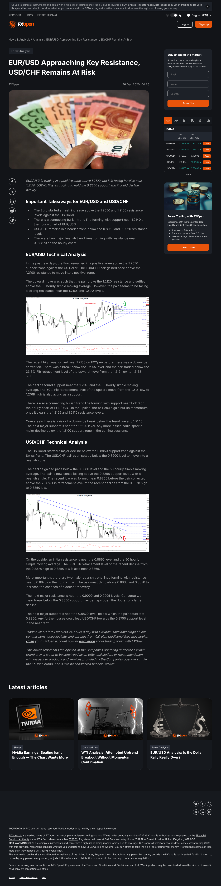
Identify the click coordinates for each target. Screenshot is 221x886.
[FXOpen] (22, 24)
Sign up (204, 24)
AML (44, 877)
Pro (30, 15)
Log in (185, 24)
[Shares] (176, 120)
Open (30, 641)
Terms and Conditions (98, 865)
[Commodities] (192, 120)
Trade (207, 143)
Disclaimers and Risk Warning (133, 865)
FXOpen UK (15, 835)
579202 (73, 839)
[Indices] (208, 120)
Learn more (188, 247)
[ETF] (184, 120)
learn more (87, 641)
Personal (16, 15)
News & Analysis (19, 39)
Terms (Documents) (28, 877)
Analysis (38, 39)
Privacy (12, 877)
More (188, 174)
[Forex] (168, 120)
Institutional (47, 15)
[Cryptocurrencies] (200, 120)
